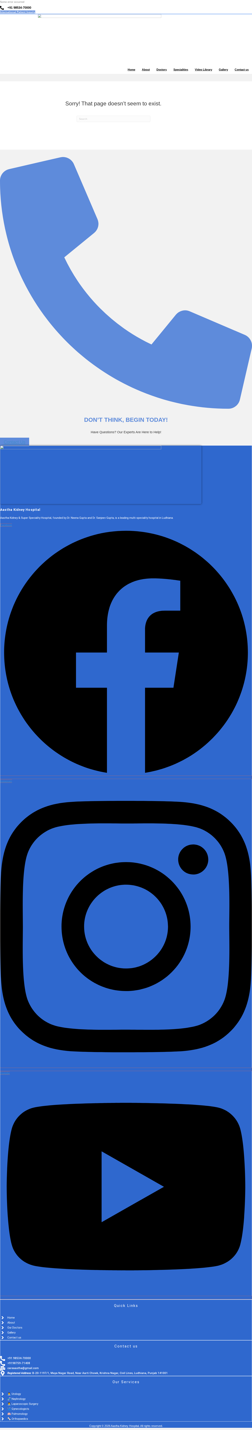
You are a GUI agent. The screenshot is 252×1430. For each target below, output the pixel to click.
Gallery (223, 69)
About (146, 69)
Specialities (180, 69)
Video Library (203, 69)
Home (131, 69)
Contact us (242, 69)
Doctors (161, 69)
